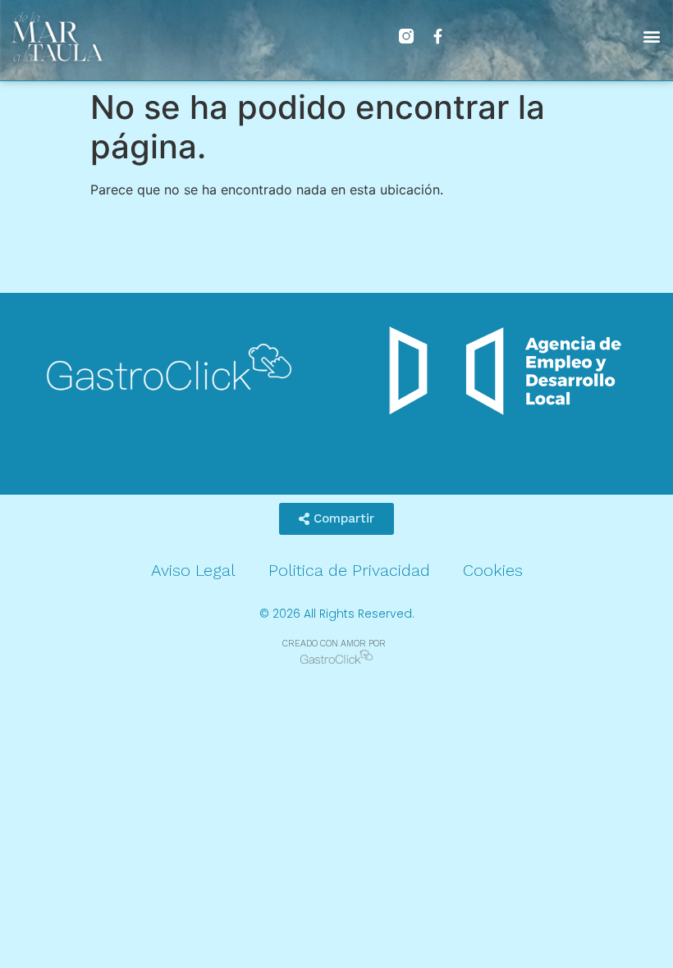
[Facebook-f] (437, 36)
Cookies (493, 570)
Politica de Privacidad (349, 570)
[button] (651, 35)
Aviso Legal (193, 570)
